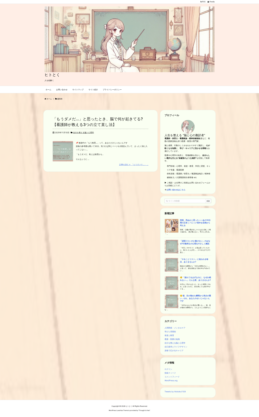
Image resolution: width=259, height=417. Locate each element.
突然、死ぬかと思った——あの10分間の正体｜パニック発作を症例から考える (195, 222)
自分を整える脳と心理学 (83, 132)
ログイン (168, 369)
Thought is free (144, 410)
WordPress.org (171, 380)
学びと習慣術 (170, 331)
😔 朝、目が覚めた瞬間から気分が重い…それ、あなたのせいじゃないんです (195, 298)
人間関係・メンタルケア (175, 328)
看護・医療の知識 (172, 339)
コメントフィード (172, 377)
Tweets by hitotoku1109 (175, 391)
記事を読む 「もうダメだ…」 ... (133, 164)
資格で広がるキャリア (174, 350)
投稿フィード (170, 373)
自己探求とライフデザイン (176, 347)
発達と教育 (169, 335)
